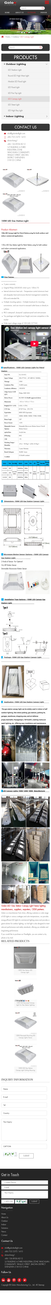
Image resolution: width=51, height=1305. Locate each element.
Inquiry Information (17, 1079)
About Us (19, 12)
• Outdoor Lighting (15, 64)
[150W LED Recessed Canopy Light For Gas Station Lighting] (25, 990)
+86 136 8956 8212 (16, 144)
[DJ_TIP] (10, 1154)
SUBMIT (26, 1156)
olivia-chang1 (12, 141)
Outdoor (32, 12)
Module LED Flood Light (17, 82)
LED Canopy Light (27, 37)
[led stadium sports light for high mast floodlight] (25, 25)
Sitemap (41, 1285)
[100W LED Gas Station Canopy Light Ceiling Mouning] (25, 1056)
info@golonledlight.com (16, 133)
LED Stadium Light (14, 70)
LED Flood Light (13, 87)
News (3, 1232)
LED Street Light (13, 105)
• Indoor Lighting (14, 116)
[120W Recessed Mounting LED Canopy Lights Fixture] (25, 1023)
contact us (26, 127)
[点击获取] (21, 1202)
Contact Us (7, 1241)
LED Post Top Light (14, 93)
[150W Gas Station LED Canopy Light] (25, 958)
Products (25, 57)
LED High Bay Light (15, 111)
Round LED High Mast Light (18, 76)
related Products (15, 941)
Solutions (4, 1228)
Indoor (43, 12)
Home (7, 12)
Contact (4, 1235)
